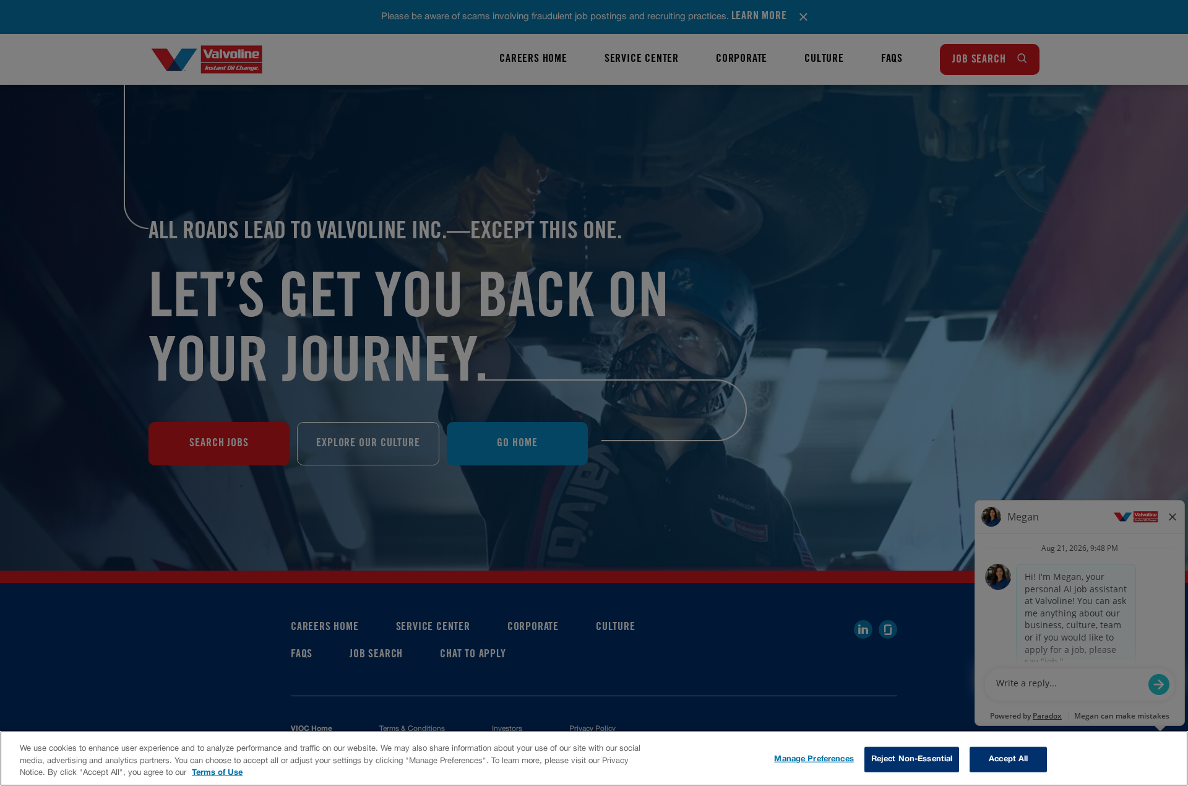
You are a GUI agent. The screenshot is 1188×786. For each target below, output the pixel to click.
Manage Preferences (813, 758)
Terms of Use (217, 773)
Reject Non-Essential (912, 758)
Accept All (1008, 758)
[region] (594, 758)
